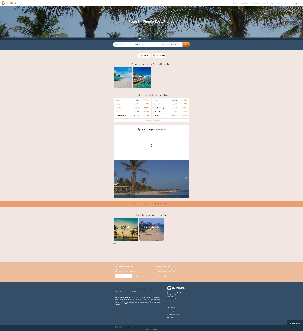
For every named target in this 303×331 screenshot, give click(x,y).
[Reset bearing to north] (187, 141)
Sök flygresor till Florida (151, 120)
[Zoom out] (187, 139)
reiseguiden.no (147, 329)
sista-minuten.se (155, 329)
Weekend (265, 3)
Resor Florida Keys (120, 288)
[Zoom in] (187, 137)
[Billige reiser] (120, 327)
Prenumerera (140, 276)
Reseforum (279, 3)
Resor (234, 3)
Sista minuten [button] (255, 3)
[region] (151, 147)
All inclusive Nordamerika (138, 288)
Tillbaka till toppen (294, 323)
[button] (124, 44)
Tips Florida (151, 288)
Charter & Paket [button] (244, 3)
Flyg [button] (272, 3)
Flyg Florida (134, 291)
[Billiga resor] (116, 327)
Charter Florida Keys (120, 291)
